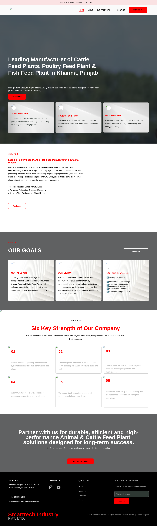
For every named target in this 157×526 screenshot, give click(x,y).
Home (81, 10)
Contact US (17, 97)
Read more (17, 206)
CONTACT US (137, 10)
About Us (82, 491)
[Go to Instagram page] (52, 487)
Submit (122, 501)
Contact (121, 10)
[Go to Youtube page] (58, 487)
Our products (103, 10)
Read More (136, 251)
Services (82, 496)
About (90, 10)
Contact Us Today (80, 461)
